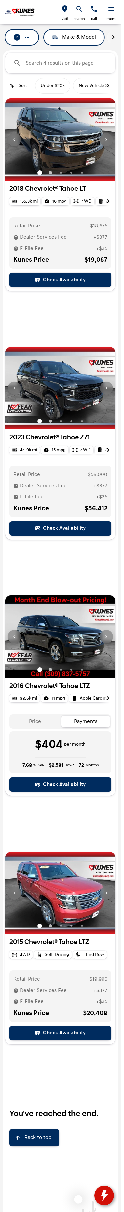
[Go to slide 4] (71, 173)
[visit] (64, 9)
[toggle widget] (104, 1195)
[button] (64, 12)
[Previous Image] (14, 139)
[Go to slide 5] (82, 173)
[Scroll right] (113, 37)
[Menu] (111, 9)
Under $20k (53, 86)
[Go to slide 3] (61, 173)
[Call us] (94, 9)
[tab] (35, 722)
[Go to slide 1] (40, 173)
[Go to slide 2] (50, 173)
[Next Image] (106, 139)
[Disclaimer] (16, 237)
